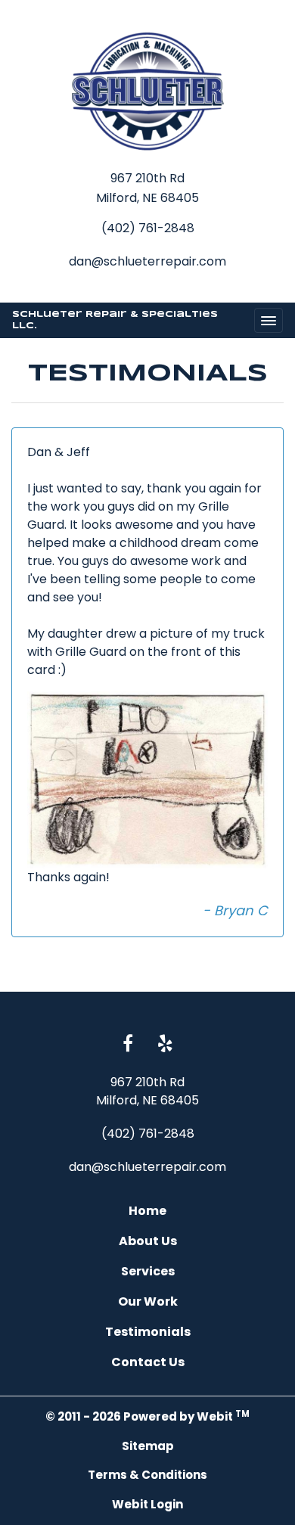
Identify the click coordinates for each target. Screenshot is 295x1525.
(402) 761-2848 (147, 228)
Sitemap (148, 1446)
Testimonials (148, 1331)
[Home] (147, 91)
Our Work (148, 1301)
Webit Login (147, 1504)
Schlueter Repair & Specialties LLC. (115, 320)
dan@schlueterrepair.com (147, 261)
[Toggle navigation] (268, 320)
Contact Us (148, 1362)
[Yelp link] (165, 1044)
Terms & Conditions (147, 1475)
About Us (148, 1241)
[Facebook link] (127, 1044)
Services (148, 1271)
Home (147, 1210)
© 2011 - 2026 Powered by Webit (147, 1416)
